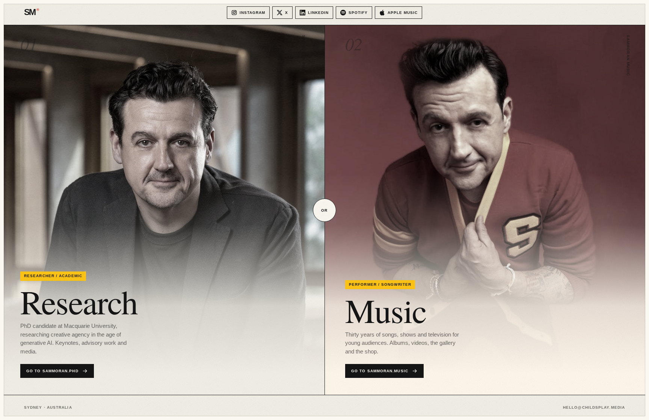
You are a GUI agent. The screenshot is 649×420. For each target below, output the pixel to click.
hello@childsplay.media (594, 407)
